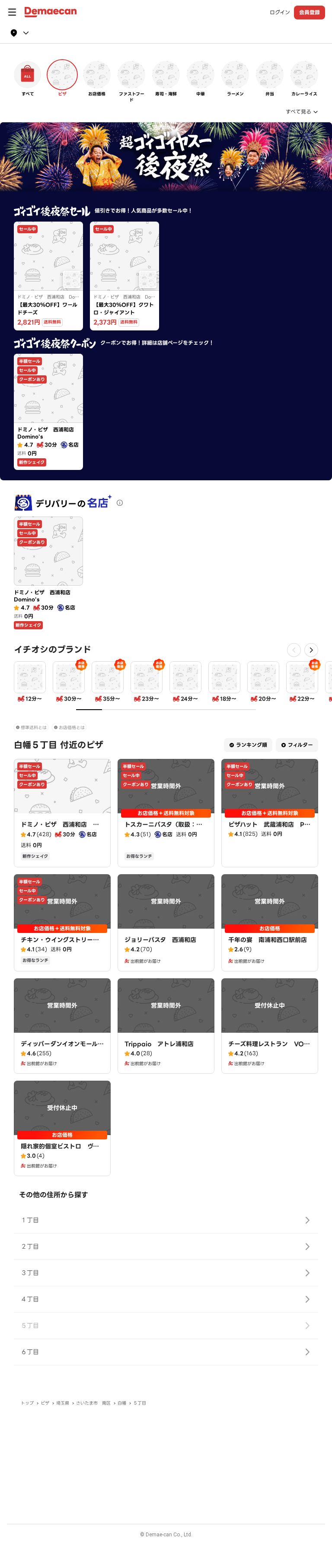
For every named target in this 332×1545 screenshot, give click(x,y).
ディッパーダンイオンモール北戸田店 (62, 1048)
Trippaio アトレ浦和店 (159, 1044)
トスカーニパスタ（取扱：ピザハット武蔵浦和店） (163, 829)
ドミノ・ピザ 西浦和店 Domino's (61, 829)
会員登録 (309, 12)
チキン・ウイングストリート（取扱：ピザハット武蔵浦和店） (60, 948)
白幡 (122, 1403)
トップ (27, 1403)
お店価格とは (72, 727)
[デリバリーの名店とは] (120, 503)
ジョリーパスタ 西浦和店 (160, 940)
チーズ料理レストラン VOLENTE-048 (268, 1048)
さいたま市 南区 (93, 1403)
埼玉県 (62, 1403)
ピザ (45, 1403)
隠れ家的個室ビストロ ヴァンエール (60, 1151)
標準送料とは (34, 727)
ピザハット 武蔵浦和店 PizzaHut (269, 829)
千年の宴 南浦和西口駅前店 (267, 940)
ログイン (280, 12)
